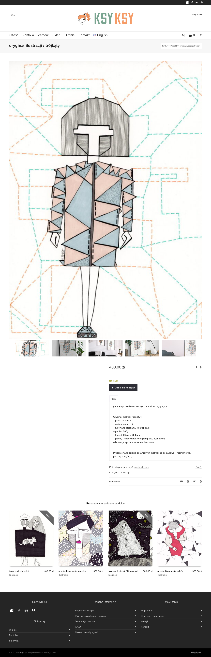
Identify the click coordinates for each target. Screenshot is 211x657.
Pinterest (202, 2)
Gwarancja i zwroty (85, 621)
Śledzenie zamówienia (152, 616)
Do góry (195, 653)
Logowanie (197, 14)
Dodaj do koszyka (125, 387)
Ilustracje (125, 472)
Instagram (187, 2)
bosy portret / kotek (19, 571)
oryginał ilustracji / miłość (170, 571)
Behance (197, 2)
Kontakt (145, 626)
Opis (113, 399)
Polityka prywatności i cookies (90, 616)
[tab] (113, 399)
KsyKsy (165, 46)
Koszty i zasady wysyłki (87, 632)
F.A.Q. (199, 467)
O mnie (13, 629)
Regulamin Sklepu (84, 610)
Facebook (192, 2)
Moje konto (146, 610)
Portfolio (13, 635)
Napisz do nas (141, 467)
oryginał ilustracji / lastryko (72, 571)
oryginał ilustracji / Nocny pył (122, 571)
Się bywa (13, 640)
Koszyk (144, 621)
